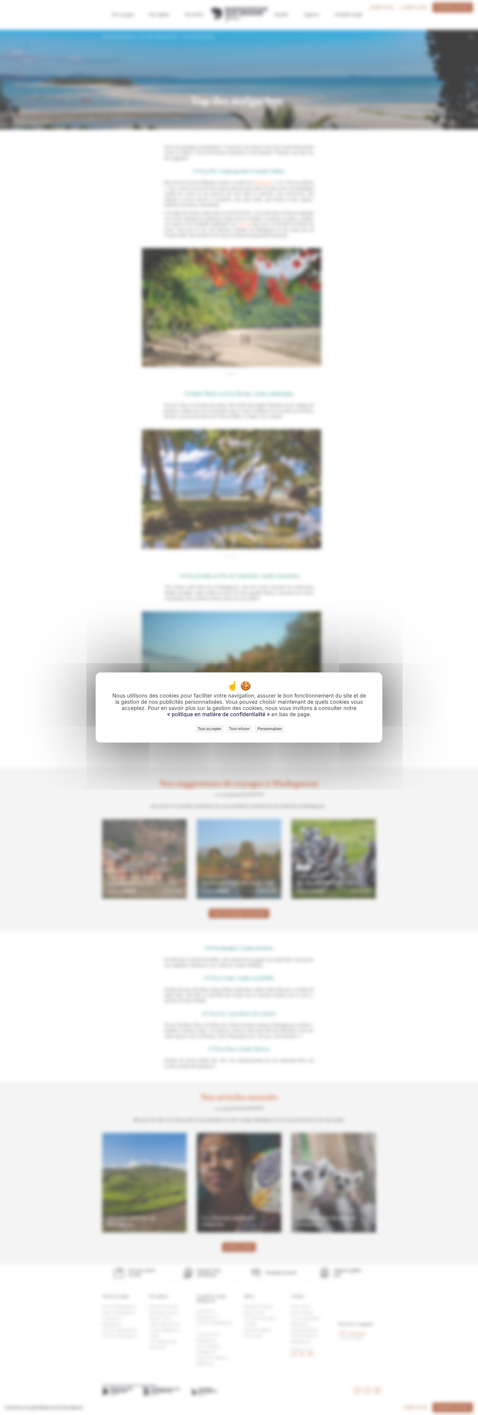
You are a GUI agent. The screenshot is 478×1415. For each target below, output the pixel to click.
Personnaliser (269, 729)
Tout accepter (209, 729)
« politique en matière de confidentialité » (219, 714)
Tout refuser (239, 729)
